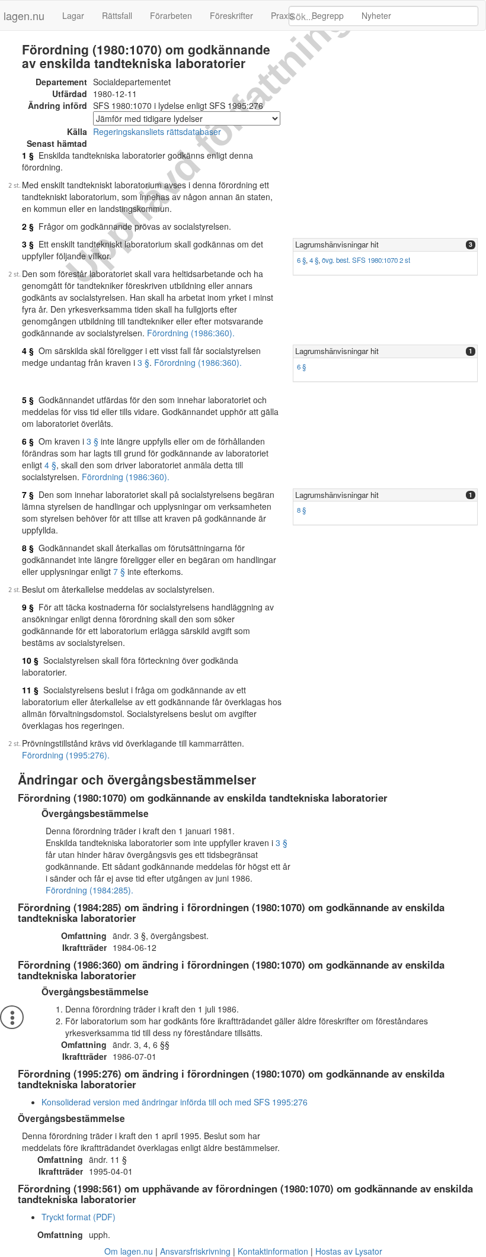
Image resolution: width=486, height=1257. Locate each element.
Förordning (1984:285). (89, 890)
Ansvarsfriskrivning (195, 1251)
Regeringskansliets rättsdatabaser (157, 131)
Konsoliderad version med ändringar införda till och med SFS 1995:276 (174, 1102)
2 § (28, 226)
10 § (30, 660)
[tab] (385, 245)
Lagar (73, 15)
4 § (313, 260)
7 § (28, 494)
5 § (28, 400)
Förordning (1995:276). (66, 755)
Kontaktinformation (273, 1251)
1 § (28, 155)
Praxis (282, 15)
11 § (30, 690)
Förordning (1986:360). (191, 333)
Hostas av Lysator (348, 1251)
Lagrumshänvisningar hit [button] (337, 244)
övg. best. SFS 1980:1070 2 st (366, 260)
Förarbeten (171, 15)
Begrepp (328, 15)
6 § (301, 260)
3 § (28, 244)
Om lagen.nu (128, 1251)
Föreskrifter (231, 15)
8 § (301, 510)
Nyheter (376, 15)
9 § (28, 607)
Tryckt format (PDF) (78, 1217)
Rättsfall (117, 15)
